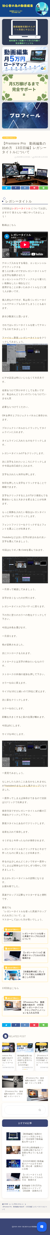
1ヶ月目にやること (9, 138)
